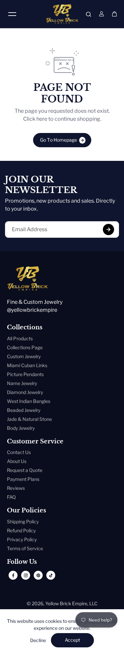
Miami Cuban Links (27, 365)
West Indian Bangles (28, 401)
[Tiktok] (51, 575)
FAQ (11, 497)
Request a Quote (24, 470)
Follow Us (22, 561)
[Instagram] (26, 575)
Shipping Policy (23, 521)
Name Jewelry (22, 383)
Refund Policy (21, 530)
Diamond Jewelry (25, 392)
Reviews (16, 488)
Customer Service (35, 441)
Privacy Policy (22, 539)
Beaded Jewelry (23, 410)
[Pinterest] (38, 575)
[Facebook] (13, 575)
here (41, 119)
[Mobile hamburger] (12, 14)
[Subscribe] (108, 229)
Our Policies (26, 510)
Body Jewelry (21, 428)
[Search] (88, 14)
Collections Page (25, 347)
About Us (16, 461)
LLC (93, 603)
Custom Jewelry (24, 356)
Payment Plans (23, 479)
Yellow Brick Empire (66, 603)
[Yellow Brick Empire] (62, 14)
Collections (24, 327)
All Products (20, 338)
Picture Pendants (25, 374)
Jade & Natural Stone (29, 419)
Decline (38, 640)
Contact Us (19, 452)
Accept (72, 640)
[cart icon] (114, 14)
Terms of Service (25, 548)
